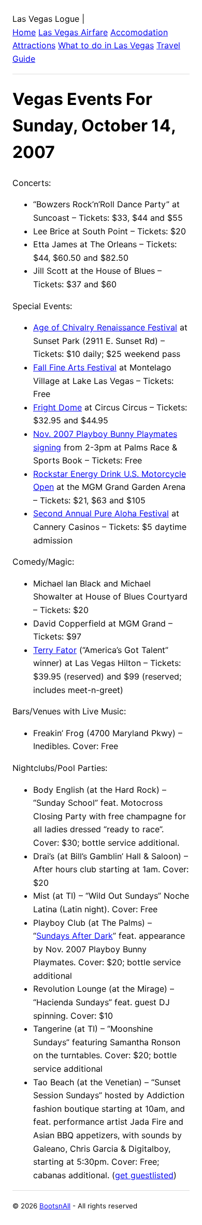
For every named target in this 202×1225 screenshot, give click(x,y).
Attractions (33, 45)
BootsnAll (54, 1206)
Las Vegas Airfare (73, 32)
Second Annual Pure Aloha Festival (101, 513)
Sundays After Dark (74, 935)
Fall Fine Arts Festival (75, 367)
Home (24, 32)
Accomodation (139, 32)
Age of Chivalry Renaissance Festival (105, 327)
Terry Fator (55, 650)
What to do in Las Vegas (106, 45)
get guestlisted (144, 1175)
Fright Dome (57, 407)
